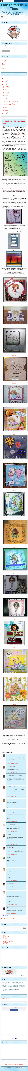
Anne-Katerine (14, 519)
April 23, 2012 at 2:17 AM (12, 784)
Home (14, 918)
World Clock (14, 1038)
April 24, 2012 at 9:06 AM (12, 844)
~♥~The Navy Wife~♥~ (11, 755)
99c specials (6, 136)
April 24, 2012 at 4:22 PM (12, 854)
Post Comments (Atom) (11, 921)
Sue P (3, 68)
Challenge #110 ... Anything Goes (11, 101)
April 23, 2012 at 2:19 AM (12, 796)
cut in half (23, 134)
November (7, 87)
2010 (5, 113)
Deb (14, 276)
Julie (14, 304)
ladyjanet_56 (9, 883)
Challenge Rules (6, 940)
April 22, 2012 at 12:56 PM (12, 763)
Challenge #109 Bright (9, 103)
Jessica (14, 547)
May (6, 97)
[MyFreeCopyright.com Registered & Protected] (7, 1000)
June (6, 95)
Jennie (3, 66)
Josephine (14, 355)
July (6, 94)
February (7, 109)
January (6, 110)
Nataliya (14, 490)
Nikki (14, 647)
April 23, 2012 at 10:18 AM (12, 807)
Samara (14, 619)
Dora (14, 462)
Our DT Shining (6, 938)
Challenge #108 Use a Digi (9, 104)
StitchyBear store (13, 140)
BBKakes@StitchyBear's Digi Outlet (16, 1067)
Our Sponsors (5, 942)
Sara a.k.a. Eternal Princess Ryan (13, 775)
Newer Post (3, 918)
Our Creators (5, 937)
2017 (5, 77)
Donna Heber (9, 824)
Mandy (14, 406)
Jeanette (3, 64)
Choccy (16, 126)
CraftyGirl (4, 60)
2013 (5, 83)
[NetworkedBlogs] (14, 1007)
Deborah (3, 61)
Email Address (5, 45)
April (6, 98)
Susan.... (8, 810)
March (6, 107)
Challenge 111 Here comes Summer (11, 100)
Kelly (14, 597)
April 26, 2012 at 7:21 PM (12, 889)
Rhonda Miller (10, 766)
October (6, 89)
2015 (5, 80)
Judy (14, 573)
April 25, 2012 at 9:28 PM (12, 866)
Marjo (14, 434)
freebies (18, 134)
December (7, 86)
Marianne (9, 907)
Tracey (3, 70)
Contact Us (5, 943)
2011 (5, 112)
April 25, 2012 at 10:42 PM (12, 880)
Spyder (8, 799)
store (8, 134)
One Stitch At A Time (14, 7)
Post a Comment (5, 915)
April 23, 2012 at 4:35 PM (12, 821)
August (6, 92)
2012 (5, 84)
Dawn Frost (9, 847)
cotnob (8, 834)
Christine (3, 59)
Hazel (14, 327)
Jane (2, 63)
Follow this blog (14, 1009)
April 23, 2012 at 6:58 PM (12, 831)
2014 (5, 81)
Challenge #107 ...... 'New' (9, 106)
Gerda (8, 857)
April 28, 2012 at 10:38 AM (12, 913)
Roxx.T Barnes (10, 786)
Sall (2, 67)
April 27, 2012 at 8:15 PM (12, 904)
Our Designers (6, 936)
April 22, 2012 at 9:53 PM (12, 772)
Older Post (24, 918)
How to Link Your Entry (8, 941)
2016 (5, 78)
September (7, 90)
